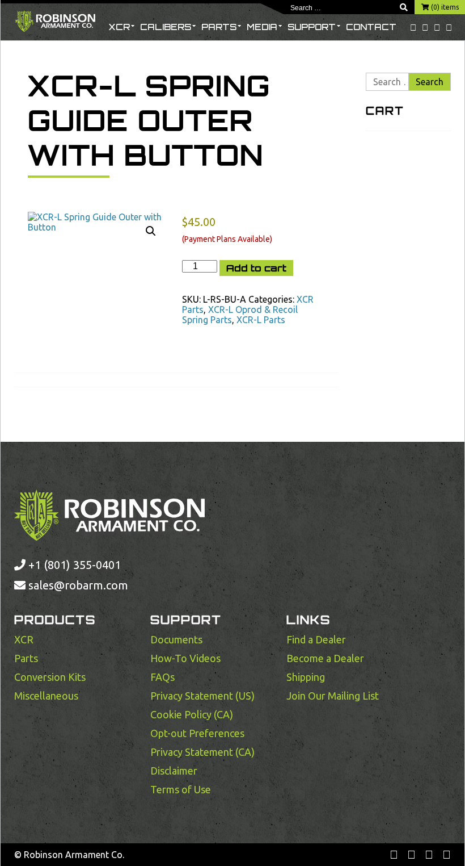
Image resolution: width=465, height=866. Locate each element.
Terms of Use (180, 789)
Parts (218, 27)
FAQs (162, 677)
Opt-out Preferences (197, 733)
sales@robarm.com (78, 585)
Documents (176, 639)
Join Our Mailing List (332, 695)
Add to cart (256, 268)
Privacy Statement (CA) (202, 752)
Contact (371, 27)
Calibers (165, 27)
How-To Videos (185, 658)
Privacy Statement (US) (202, 695)
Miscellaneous (46, 695)
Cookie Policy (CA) (191, 714)
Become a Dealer (325, 658)
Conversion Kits (50, 677)
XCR (119, 27)
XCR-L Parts (260, 320)
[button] (151, 231)
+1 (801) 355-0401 (73, 564)
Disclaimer (173, 770)
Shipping (305, 677)
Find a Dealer (316, 639)
